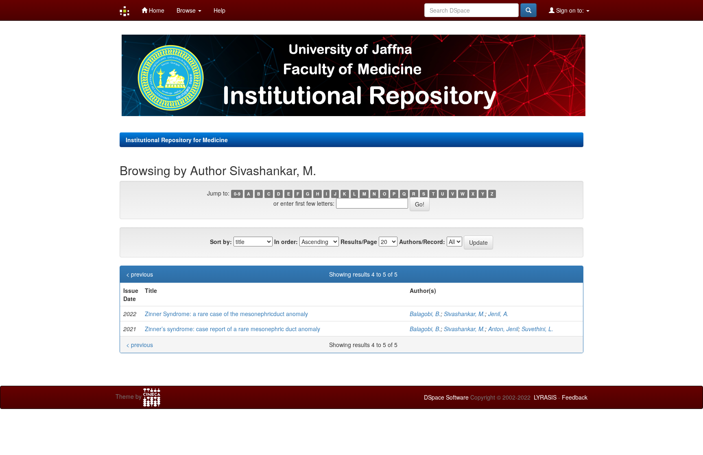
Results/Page (359, 241)
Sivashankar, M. (464, 314)
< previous (139, 274)
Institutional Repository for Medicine (177, 140)
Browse (187, 10)
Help (219, 10)
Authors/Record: (422, 241)
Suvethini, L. (537, 329)
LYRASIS (545, 397)
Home (155, 10)
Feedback (574, 397)
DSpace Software (446, 397)
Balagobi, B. (425, 314)
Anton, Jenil (503, 329)
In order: (286, 241)
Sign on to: (570, 10)
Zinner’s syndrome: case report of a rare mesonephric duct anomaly (232, 329)
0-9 (237, 194)
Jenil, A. (498, 314)
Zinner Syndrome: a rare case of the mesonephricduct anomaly (226, 314)
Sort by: (221, 241)
